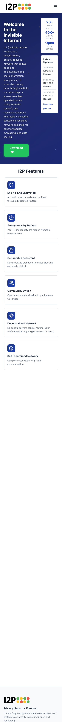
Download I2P (16, 150)
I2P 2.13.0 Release (48, 72)
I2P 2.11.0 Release (48, 97)
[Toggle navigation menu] (55, 6)
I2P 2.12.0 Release (48, 85)
